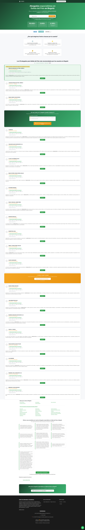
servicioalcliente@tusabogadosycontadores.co (42, 513)
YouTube (64, 501)
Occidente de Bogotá (22, 403)
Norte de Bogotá (22, 402)
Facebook (61, 501)
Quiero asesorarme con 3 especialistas (42, 490)
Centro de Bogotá (53, 402)
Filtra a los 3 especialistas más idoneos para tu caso (42, 123)
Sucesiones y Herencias (54, 414)
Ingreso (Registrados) (46, 501)
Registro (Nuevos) (53, 501)
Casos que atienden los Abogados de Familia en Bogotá (28, 406)
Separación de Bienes (22, 414)
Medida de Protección (23, 413)
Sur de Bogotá (37, 402)
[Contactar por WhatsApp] (82, 527)
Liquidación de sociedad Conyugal (55, 412)
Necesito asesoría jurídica (61, 1)
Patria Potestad (37, 413)
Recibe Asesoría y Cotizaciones (42, 472)
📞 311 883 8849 (42, 515)
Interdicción (36, 412)
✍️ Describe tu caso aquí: (33, 115)
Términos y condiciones (38, 522)
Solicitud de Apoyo (37, 414)
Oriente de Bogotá (37, 403)
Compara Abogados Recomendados (42, 278)
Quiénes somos (21, 509)
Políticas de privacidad (46, 522)
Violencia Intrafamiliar (38, 415)
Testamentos (21, 415)
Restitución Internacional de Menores (56, 413)
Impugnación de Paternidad (23, 412)
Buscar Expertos (51, 16)
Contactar (42, 78)
